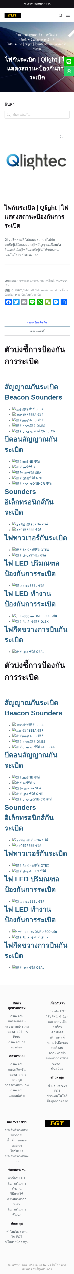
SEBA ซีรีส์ (35, 415)
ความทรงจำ (57, 1053)
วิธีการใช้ (16, 1194)
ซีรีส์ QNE (36, 478)
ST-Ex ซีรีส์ (38, 555)
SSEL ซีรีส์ (37, 586)
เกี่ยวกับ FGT (57, 1011)
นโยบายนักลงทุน (16, 1242)
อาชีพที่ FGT (16, 1178)
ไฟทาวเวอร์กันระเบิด (36, 538)
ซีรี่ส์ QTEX (41, 550)
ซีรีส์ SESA (36, 409)
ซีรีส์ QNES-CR (44, 431)
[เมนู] (68, 15)
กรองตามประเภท (17, 1026)
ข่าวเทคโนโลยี (57, 1096)
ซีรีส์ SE (31, 467)
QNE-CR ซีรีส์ (42, 483)
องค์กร (57, 1027)
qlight (16, 290)
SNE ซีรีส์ (33, 461)
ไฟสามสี (28, 290)
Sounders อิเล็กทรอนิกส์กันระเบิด (29, 502)
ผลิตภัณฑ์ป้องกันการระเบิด (27, 280)
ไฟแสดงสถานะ (45, 290)
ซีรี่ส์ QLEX (41, 621)
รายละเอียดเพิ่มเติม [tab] (37, 322)
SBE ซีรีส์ (34, 530)
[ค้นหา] (60, 15)
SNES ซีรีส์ (35, 420)
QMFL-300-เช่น (46, 616)
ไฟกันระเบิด (33, 294)
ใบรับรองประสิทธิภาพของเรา (17, 1156)
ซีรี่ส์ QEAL (36, 652)
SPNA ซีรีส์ (40, 524)
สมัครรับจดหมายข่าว (37, 4)
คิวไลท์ (49, 280)
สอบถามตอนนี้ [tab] (37, 331)
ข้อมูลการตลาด (57, 1101)
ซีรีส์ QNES (37, 426)
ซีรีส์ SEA (34, 473)
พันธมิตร (57, 1069)
